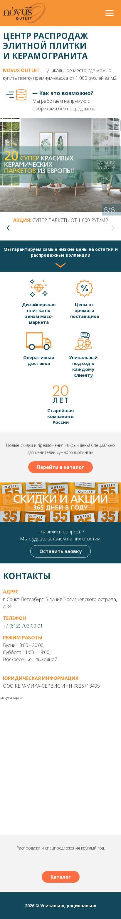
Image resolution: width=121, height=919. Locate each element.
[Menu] (109, 14)
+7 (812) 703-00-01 (23, 626)
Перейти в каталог (60, 467)
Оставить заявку (60, 551)
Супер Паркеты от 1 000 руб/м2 (70, 220)
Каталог (61, 877)
